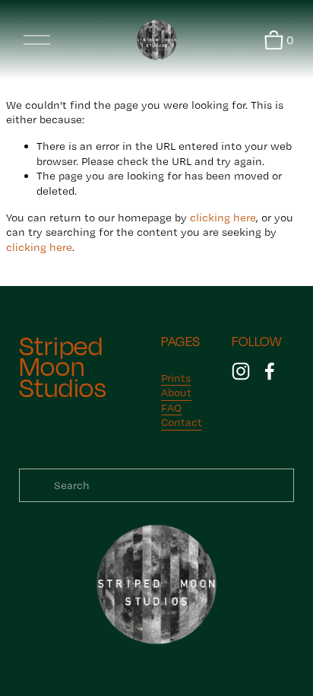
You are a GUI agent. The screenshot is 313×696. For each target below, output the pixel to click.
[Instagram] (241, 371)
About (176, 392)
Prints (176, 378)
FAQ (171, 408)
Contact (181, 422)
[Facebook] (270, 371)
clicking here (223, 217)
